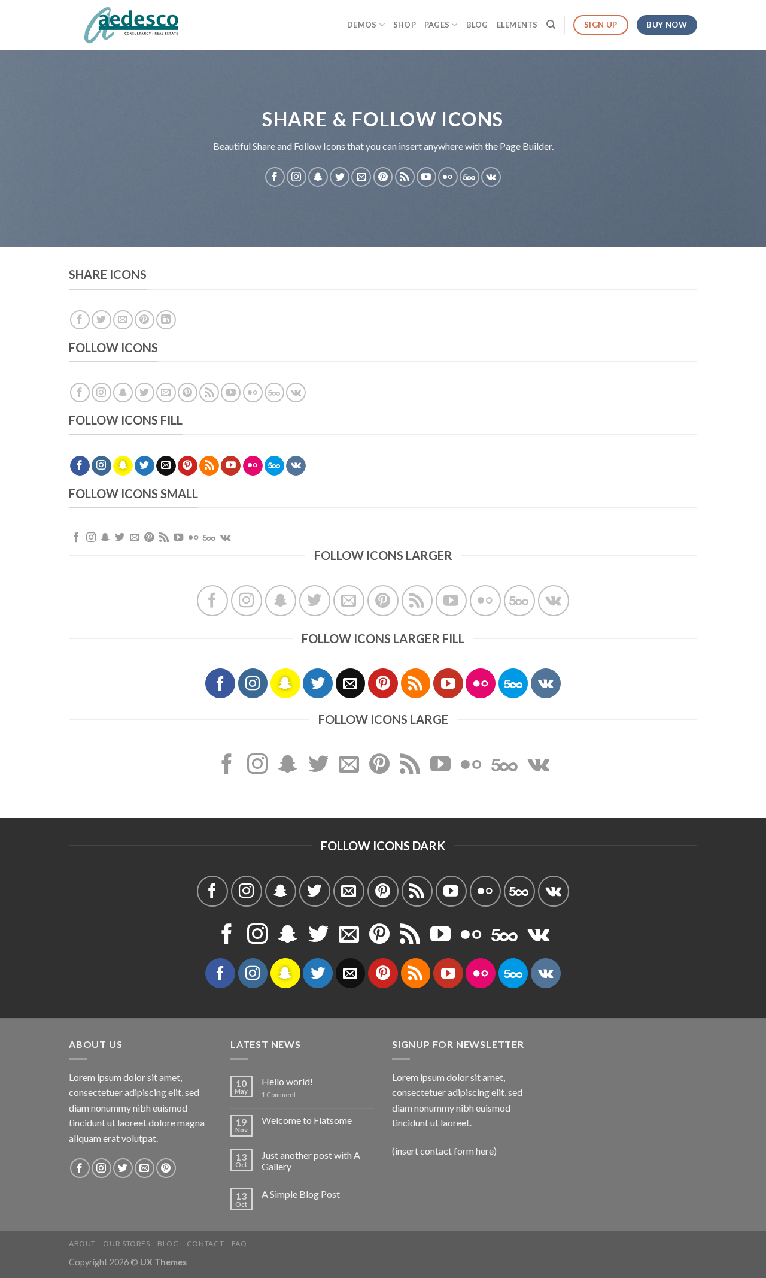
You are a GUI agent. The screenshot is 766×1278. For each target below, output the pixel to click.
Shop (404, 24)
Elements (517, 24)
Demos (361, 24)
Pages (436, 24)
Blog (477, 24)
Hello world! (287, 1081)
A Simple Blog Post (301, 1194)
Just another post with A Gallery (311, 1160)
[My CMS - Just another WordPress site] (129, 25)
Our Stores (126, 1243)
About (82, 1243)
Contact (205, 1243)
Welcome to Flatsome (307, 1120)
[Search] (550, 24)
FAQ (239, 1243)
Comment (279, 1094)
